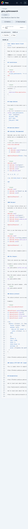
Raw (14, 35)
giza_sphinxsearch (9, 11)
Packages (4, 8)
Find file (6, 35)
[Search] (21, 2)
